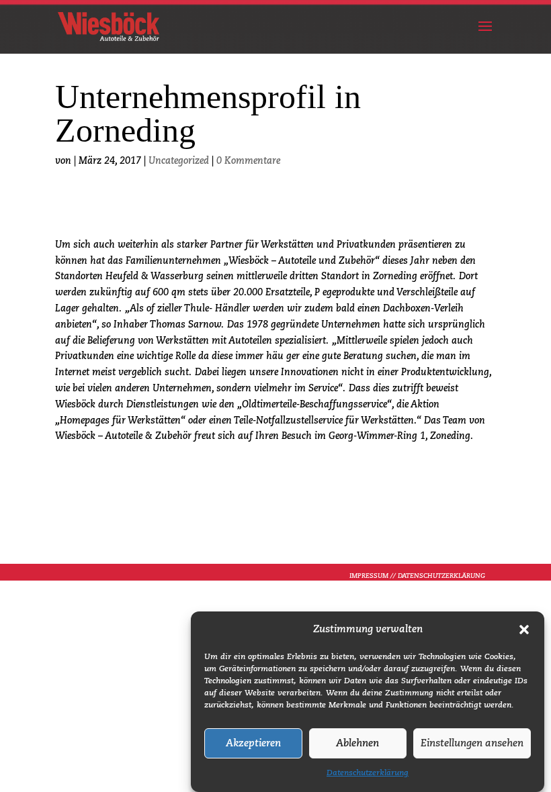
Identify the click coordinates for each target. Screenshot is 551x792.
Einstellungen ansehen (472, 743)
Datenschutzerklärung (368, 773)
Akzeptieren (253, 743)
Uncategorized (179, 161)
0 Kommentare (248, 161)
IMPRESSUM (368, 576)
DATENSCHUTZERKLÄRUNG (441, 576)
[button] (524, 629)
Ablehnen (357, 743)
